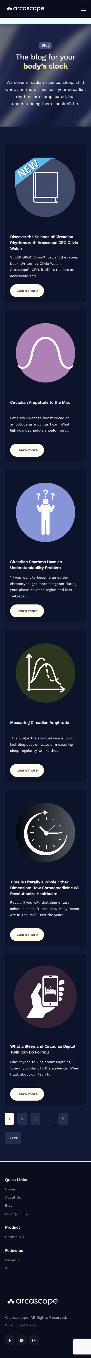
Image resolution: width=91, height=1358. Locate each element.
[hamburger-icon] (83, 9)
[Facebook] (9, 1340)
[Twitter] (22, 1340)
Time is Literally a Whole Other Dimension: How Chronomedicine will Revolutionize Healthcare (45, 888)
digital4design (27, 1325)
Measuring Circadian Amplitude (39, 722)
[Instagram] (34, 1340)
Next (13, 1138)
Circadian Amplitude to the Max (40, 402)
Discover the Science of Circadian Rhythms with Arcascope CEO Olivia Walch (44, 242)
